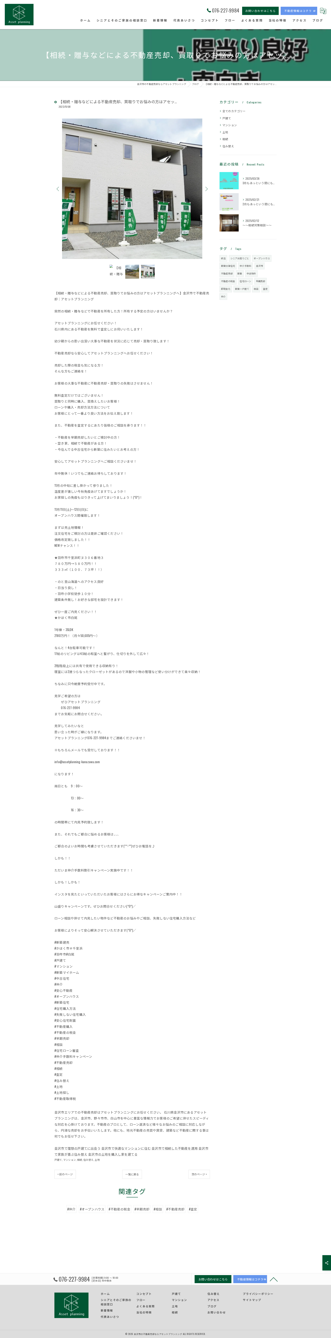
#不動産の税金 (119, 1209)
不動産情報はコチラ (298, 11)
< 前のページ (65, 1174)
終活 (223, 258)
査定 (265, 288)
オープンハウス (262, 258)
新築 (239, 273)
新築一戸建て (242, 288)
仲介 (223, 296)
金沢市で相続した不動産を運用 (175, 1148)
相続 (79, 1160)
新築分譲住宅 (228, 265)
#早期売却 (141, 1209)
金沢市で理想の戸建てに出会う (77, 1148)
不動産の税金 (228, 281)
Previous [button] (58, 189)
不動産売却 (227, 273)
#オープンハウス (92, 1209)
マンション (69, 1160)
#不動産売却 (175, 1209)
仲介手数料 (245, 265)
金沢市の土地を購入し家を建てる (113, 1154)
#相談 (158, 1209)
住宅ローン (245, 281)
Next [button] (206, 189)
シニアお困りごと (239, 258)
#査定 (193, 1209)
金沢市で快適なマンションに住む (126, 1148)
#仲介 (71, 1209)
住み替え (88, 1160)
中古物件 (251, 273)
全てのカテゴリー (234, 111)
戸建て (58, 1160)
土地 (97, 1160)
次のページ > (199, 1174)
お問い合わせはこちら (260, 11)
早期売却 (260, 281)
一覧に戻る (132, 1174)
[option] (132, 189)
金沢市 (259, 265)
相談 (256, 288)
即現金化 (225, 288)
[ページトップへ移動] (274, 1279)
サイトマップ (252, 1300)
